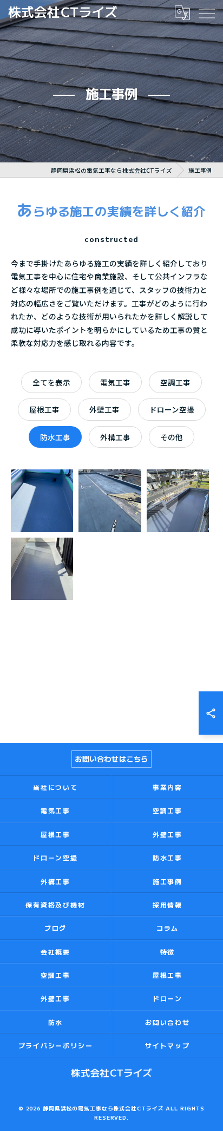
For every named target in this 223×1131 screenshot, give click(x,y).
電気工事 (115, 382)
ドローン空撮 (171, 409)
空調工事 (175, 382)
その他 (171, 437)
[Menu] (206, 12)
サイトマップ (167, 1045)
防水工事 (55, 437)
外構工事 (115, 437)
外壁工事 (104, 409)
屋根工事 (44, 409)
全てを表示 (51, 382)
